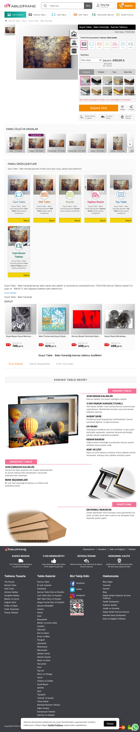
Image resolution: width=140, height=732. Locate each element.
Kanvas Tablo (43, 582)
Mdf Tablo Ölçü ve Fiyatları (49, 599)
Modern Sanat (43, 653)
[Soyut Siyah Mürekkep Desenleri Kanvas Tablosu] (119, 319)
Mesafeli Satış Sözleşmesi (114, 615)
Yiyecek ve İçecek (45, 698)
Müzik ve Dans (43, 660)
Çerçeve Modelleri (45, 606)
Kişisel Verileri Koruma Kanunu (116, 612)
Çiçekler (40, 626)
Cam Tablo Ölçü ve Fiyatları (49, 595)
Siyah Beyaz (42, 684)
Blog (105, 592)
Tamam (110, 724)
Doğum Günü (10, 602)
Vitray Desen (43, 701)
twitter (79, 589)
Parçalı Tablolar (11, 612)
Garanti (106, 588)
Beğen (122, 109)
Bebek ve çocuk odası (47, 623)
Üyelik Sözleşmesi (111, 601)
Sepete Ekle (98, 108)
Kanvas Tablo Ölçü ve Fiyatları (50, 592)
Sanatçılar (41, 588)
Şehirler (40, 687)
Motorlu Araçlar (44, 657)
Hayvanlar (41, 664)
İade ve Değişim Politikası (114, 618)
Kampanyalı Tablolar (46, 711)
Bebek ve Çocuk (11, 599)
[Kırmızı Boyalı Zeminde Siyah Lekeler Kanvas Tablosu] (86, 319)
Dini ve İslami (43, 633)
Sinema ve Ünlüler (45, 681)
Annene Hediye (11, 592)
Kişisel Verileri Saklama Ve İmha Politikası (117, 596)
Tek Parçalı (9, 582)
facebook (80, 583)
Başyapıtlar (42, 619)
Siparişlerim (88, 549)
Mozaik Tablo (10, 585)
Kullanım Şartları (110, 605)
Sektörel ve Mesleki (46, 715)
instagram (80, 595)
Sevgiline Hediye (11, 595)
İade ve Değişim (117, 549)
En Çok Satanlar (44, 585)
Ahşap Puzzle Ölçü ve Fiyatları (50, 602)
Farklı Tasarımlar (11, 609)
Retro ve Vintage (44, 674)
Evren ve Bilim (43, 636)
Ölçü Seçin (86, 60)
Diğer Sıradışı (43, 708)
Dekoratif (41, 629)
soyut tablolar (10, 293)
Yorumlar (107, 585)
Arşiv (39, 616)
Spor (39, 691)
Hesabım (102, 549)
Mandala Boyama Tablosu (48, 705)
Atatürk (40, 609)
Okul (39, 667)
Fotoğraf (41, 640)
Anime (40, 612)
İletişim (132, 549)
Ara (88, 5)
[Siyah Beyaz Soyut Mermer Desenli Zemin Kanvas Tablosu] (21, 319)
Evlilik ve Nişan (11, 606)
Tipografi (41, 694)
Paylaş (131, 109)
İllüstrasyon (42, 647)
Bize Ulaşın (108, 582)
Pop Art (40, 670)
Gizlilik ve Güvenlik (111, 608)
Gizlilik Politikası (55, 725)
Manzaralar (42, 650)
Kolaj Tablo (9, 588)
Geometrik (41, 643)
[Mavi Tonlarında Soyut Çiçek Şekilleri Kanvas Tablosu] (53, 319)
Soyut (39, 677)
